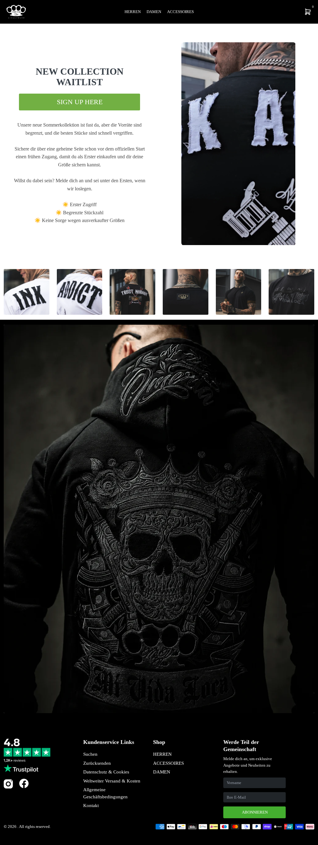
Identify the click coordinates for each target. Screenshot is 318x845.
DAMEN (161, 771)
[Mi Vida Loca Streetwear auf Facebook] (24, 783)
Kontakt (91, 805)
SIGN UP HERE (79, 102)
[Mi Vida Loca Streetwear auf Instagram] (8, 787)
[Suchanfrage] (267, 12)
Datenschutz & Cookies (106, 771)
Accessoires (180, 11)
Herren (133, 11)
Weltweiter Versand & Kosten (111, 780)
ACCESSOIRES (168, 763)
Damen (154, 11)
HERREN (162, 754)
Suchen (90, 754)
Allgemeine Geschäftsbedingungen (105, 793)
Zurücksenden (97, 763)
